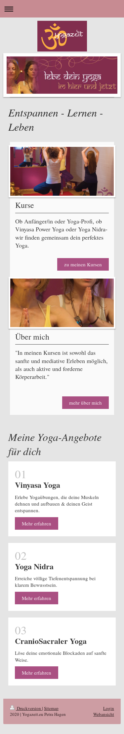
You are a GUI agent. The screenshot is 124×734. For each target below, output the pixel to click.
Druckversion (29, 708)
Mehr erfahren (36, 523)
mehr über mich (85, 402)
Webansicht (103, 714)
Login (108, 708)
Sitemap (51, 708)
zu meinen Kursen (83, 264)
